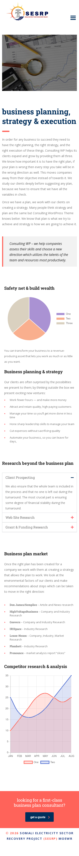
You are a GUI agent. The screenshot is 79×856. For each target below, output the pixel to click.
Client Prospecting (20, 477)
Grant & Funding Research (26, 527)
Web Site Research (20, 517)
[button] (39, 477)
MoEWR (65, 838)
